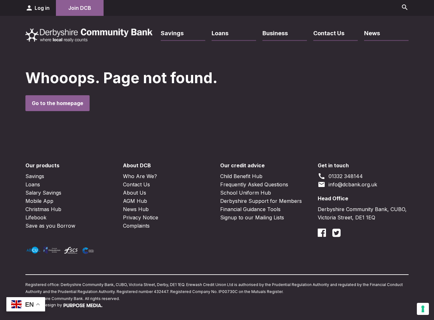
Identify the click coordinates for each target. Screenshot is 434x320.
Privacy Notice (140, 217)
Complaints (136, 226)
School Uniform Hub (245, 193)
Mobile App (39, 201)
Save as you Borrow (50, 226)
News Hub (136, 209)
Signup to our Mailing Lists (252, 217)
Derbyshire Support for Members (261, 201)
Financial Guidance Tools (250, 209)
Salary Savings (43, 193)
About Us (134, 193)
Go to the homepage (57, 103)
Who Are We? (140, 176)
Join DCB (79, 8)
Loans (220, 33)
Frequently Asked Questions (254, 184)
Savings (172, 33)
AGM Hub (135, 201)
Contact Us (328, 33)
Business (275, 33)
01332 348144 (340, 176)
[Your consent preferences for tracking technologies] (423, 309)
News (372, 33)
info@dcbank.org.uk (347, 184)
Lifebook (35, 217)
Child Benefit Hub (241, 176)
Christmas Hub (43, 209)
